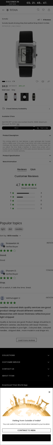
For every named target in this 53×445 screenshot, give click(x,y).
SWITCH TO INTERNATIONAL (26, 438)
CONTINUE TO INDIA (26, 430)
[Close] (26, 390)
